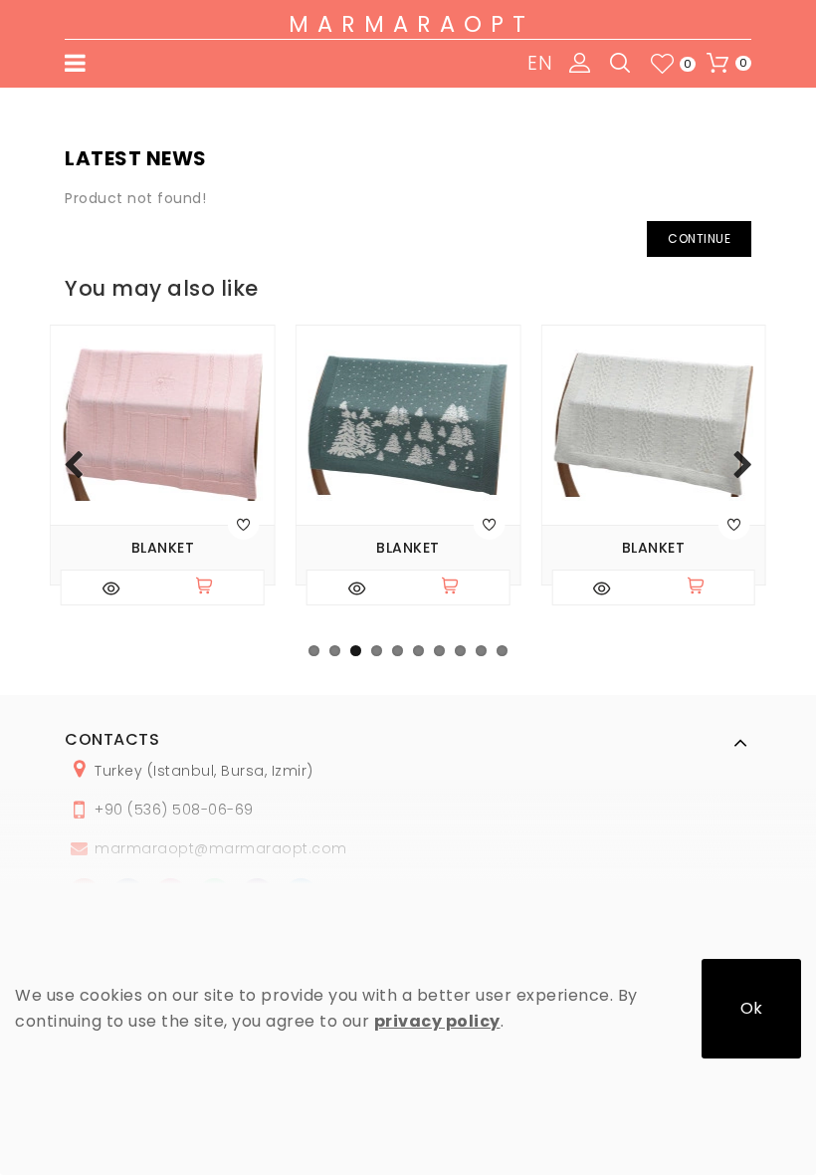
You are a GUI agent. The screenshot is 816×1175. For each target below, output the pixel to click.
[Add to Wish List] (244, 524)
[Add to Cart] (213, 587)
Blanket (163, 548)
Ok (751, 1008)
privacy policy (437, 1021)
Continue (699, 238)
